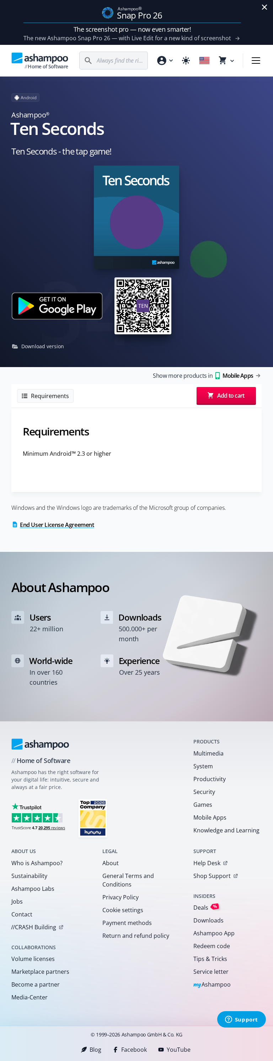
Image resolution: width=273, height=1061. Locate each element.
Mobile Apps (209, 817)
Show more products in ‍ (203, 376)
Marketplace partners (40, 972)
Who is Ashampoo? (37, 863)
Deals (205, 907)
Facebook (134, 1050)
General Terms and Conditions (128, 880)
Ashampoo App (214, 933)
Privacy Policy (120, 897)
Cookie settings (122, 910)
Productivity (209, 779)
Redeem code (211, 946)
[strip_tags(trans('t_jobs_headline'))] (93, 818)
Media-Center (29, 997)
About (110, 863)
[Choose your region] (204, 60)
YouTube (179, 1050)
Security (204, 792)
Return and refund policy (135, 936)
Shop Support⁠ (212, 876)
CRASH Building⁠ (33, 927)
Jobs (17, 901)
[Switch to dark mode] (185, 60)
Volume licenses (33, 959)
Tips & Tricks (210, 959)
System (203, 766)
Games (202, 805)
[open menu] (255, 60)
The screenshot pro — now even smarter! (132, 29)
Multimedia (208, 753)
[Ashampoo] (40, 744)
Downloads (208, 920)
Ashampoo (212, 985)
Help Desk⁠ (206, 863)
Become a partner (35, 984)
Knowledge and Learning (226, 830)
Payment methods (127, 923)
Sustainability (29, 876)
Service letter (211, 972)
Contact (21, 914)
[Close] (264, 7)
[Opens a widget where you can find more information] (241, 1020)
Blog (95, 1050)
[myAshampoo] (164, 60)
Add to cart (230, 395)
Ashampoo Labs (32, 889)
